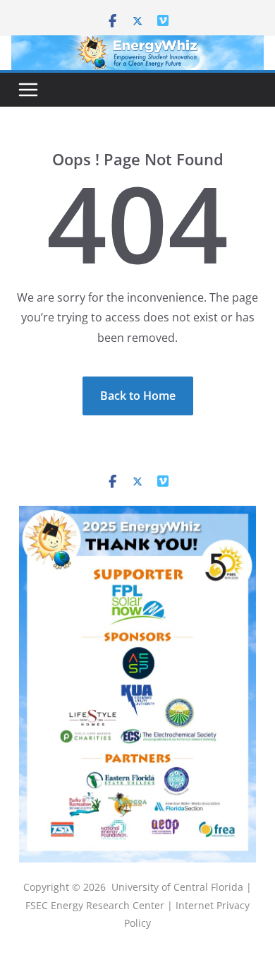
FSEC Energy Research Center (96, 905)
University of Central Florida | (181, 887)
